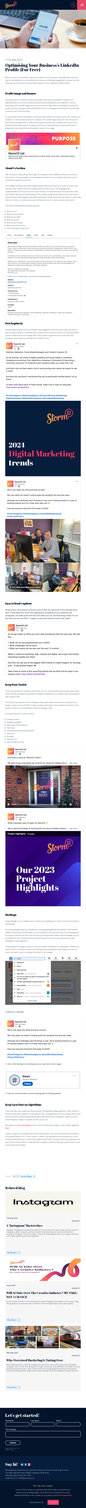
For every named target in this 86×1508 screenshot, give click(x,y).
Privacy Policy (66, 1495)
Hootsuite (26, 1125)
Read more (12, 1252)
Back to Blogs (26, 1176)
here (7, 1128)
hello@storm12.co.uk (26, 1478)
